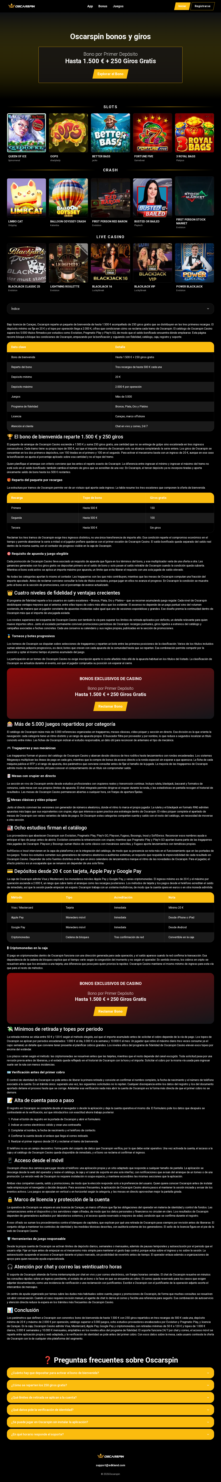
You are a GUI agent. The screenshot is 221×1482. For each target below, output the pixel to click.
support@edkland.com (110, 1465)
